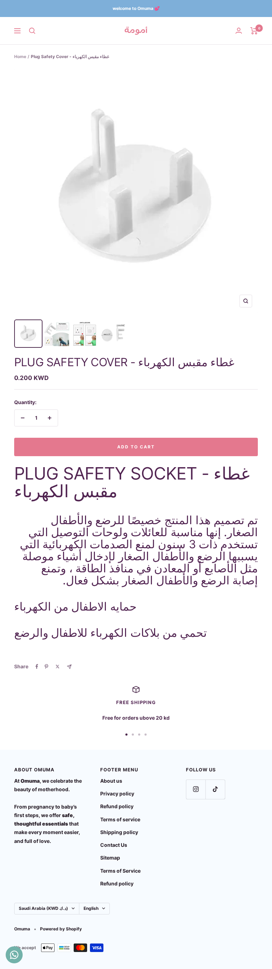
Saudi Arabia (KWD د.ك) (43, 908)
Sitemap (110, 858)
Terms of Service (120, 871)
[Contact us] (14, 954)
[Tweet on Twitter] (58, 666)
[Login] (239, 31)
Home (20, 56)
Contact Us (113, 845)
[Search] (32, 31)
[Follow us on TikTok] (215, 789)
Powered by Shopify (61, 928)
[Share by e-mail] (69, 666)
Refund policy (117, 806)
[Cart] (254, 30)
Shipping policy (119, 832)
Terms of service (120, 819)
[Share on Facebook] (36, 666)
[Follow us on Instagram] (195, 789)
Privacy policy (117, 793)
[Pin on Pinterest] (46, 666)
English (91, 908)
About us (111, 781)
